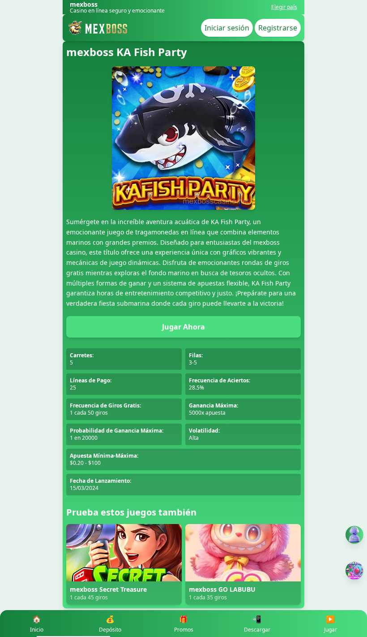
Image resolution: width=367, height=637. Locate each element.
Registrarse (277, 28)
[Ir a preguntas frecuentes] (354, 535)
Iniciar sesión (227, 28)
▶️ (330, 623)
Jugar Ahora (183, 327)
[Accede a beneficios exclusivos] (354, 571)
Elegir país (284, 7)
